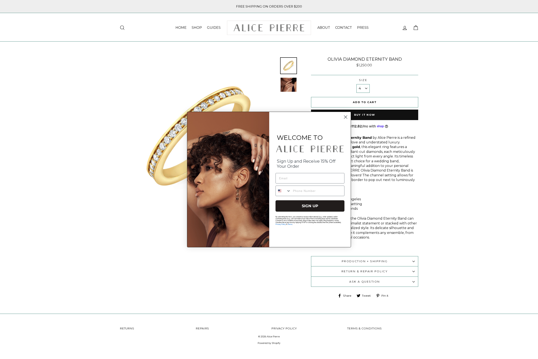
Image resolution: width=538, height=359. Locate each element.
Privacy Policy (281, 224)
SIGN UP (310, 206)
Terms (290, 224)
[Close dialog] (345, 117)
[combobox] (283, 191)
